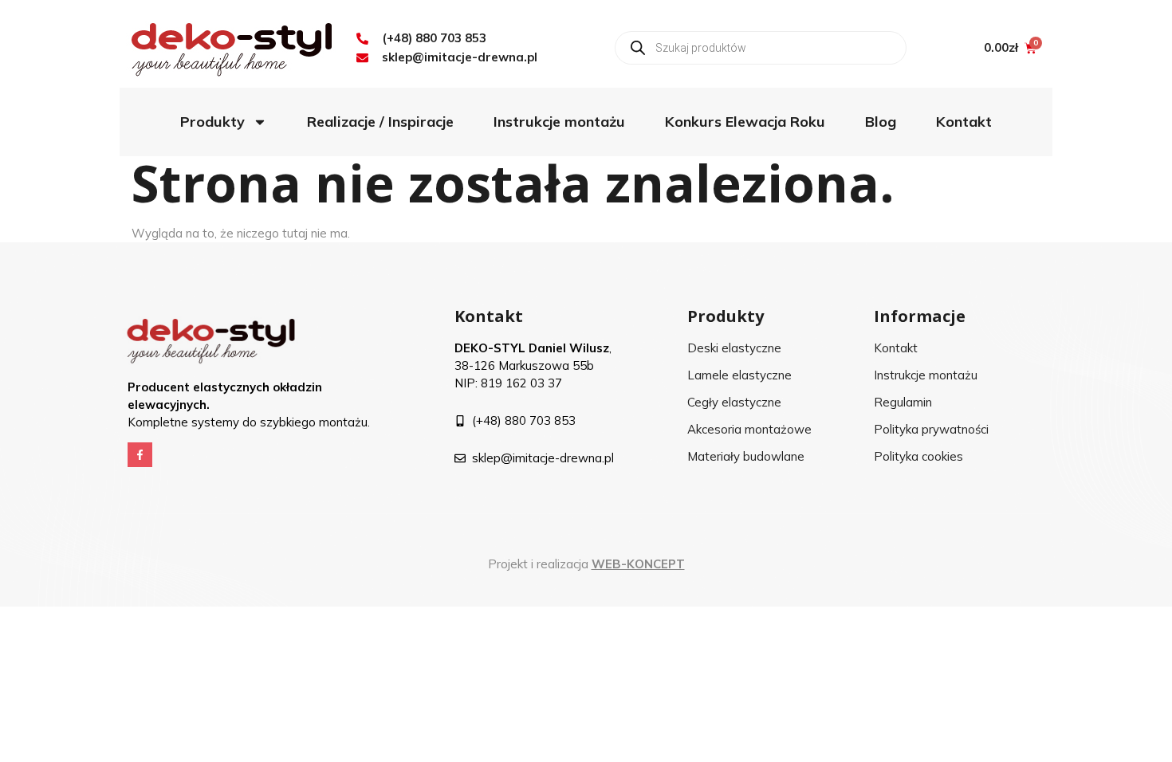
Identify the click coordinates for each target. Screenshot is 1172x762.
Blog (880, 121)
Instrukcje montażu (559, 121)
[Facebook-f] (140, 454)
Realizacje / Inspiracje (380, 121)
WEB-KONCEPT (638, 564)
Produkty (212, 121)
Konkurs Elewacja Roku (745, 121)
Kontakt (964, 121)
